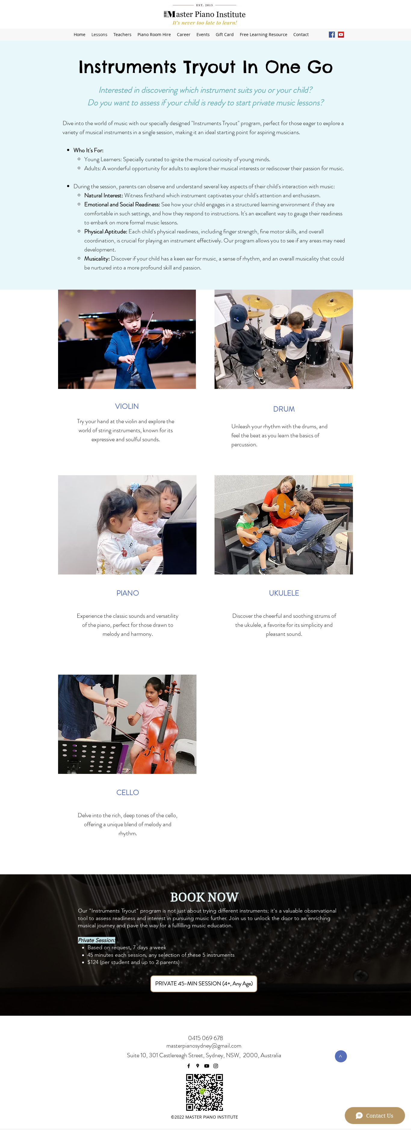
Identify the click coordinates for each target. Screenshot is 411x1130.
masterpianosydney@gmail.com (203, 1045)
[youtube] (207, 1066)
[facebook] (189, 1066)
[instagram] (216, 1066)
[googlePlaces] (198, 1066)
